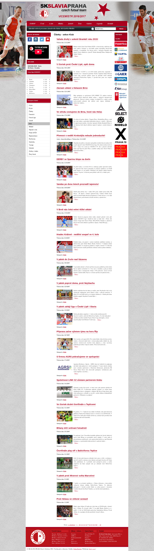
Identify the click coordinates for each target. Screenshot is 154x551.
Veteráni (31, 148)
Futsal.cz (87, 537)
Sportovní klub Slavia (90, 543)
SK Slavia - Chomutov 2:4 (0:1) (59, 536)
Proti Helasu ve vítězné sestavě (72, 499)
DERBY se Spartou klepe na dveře (73, 159)
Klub (30, 123)
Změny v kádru (33, 151)
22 (100, 525)
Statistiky (32, 142)
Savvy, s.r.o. (92, 549)
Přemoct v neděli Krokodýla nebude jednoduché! (81, 135)
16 (89, 525)
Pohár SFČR (33, 133)
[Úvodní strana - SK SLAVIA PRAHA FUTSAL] (77, 10)
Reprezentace (33, 136)
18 (93, 525)
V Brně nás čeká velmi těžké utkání (74, 209)
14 (86, 525)
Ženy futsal (32, 154)
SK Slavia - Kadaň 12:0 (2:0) (59, 537)
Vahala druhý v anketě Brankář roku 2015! (77, 39)
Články (31, 111)
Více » (76, 56)
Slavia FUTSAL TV (89, 534)
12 (82, 525)
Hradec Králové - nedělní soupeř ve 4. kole (78, 234)
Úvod (42, 23)
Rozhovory (32, 139)
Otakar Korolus (77, 549)
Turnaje (31, 145)
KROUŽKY (88, 539)
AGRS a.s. (73, 536)
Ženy (80, 23)
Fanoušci (31, 114)
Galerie (89, 23)
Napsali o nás (33, 130)
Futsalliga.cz (88, 536)
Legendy (100, 23)
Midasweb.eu (74, 543)
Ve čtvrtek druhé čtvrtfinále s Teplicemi (76, 404)
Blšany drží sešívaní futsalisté (72, 428)
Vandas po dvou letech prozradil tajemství (78, 184)
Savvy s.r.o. (74, 541)
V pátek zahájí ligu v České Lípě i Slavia (76, 306)
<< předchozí (71, 525)
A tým (51, 23)
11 (81, 525)
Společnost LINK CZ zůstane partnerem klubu (79, 380)
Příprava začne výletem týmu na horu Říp (77, 331)
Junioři (70, 23)
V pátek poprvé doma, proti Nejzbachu (76, 283)
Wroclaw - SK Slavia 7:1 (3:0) (59, 534)
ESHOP (32, 23)
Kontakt (110, 23)
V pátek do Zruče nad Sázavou (72, 259)
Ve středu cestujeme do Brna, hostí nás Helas (79, 112)
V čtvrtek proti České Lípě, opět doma (75, 64)
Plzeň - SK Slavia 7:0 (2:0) (58, 543)
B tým (31, 108)
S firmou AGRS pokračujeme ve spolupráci (78, 356)
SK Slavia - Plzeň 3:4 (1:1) (58, 541)
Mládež (60, 23)
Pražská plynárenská (76, 537)
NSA (72, 539)
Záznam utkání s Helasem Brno (72, 88)
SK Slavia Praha (89, 541)
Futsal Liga (32, 117)
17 (91, 525)
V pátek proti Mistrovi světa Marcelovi (75, 475)
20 (96, 525)
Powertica (73, 534)
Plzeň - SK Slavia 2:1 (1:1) (58, 539)
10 (79, 525)
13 (84, 525)
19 (95, 525)
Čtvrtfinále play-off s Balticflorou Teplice (77, 450)
